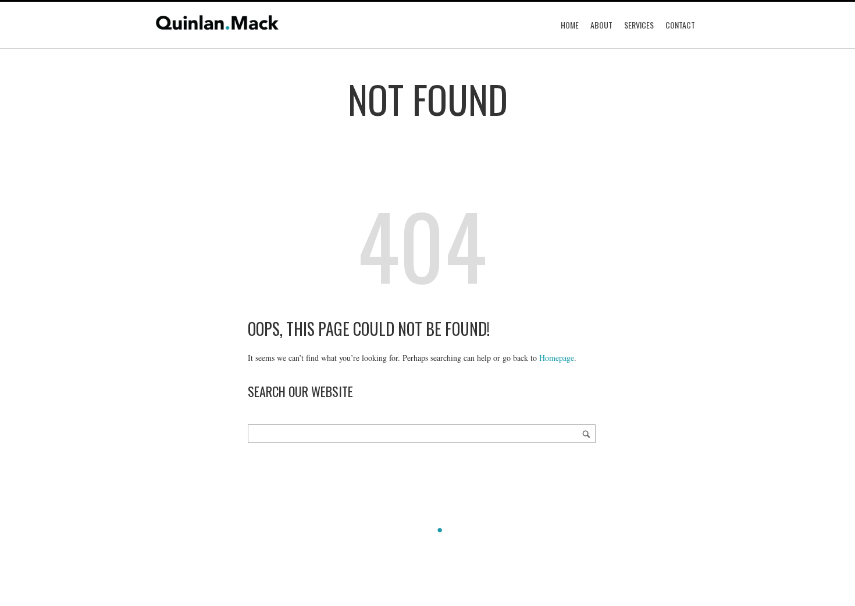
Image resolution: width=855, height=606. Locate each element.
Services (639, 25)
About (601, 25)
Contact (680, 25)
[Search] (586, 433)
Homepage (556, 357)
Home (570, 25)
